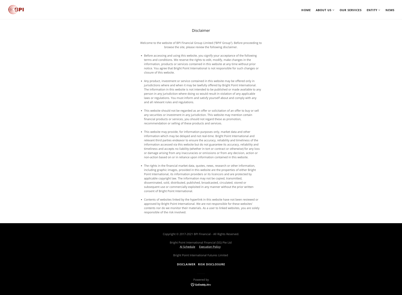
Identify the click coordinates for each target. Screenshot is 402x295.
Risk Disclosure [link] (211, 264)
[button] (325, 10)
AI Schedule (187, 247)
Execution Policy (210, 247)
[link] (16, 9)
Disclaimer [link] (186, 264)
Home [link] (306, 10)
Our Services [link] (351, 10)
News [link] (390, 10)
